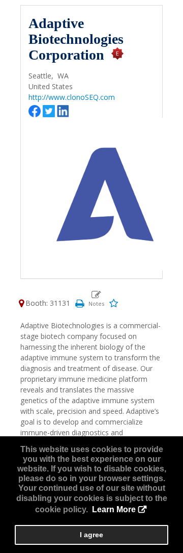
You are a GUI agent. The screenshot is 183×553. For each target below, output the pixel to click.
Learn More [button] (114, 509)
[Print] (79, 303)
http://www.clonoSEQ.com (71, 97)
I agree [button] (91, 535)
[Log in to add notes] (96, 298)
